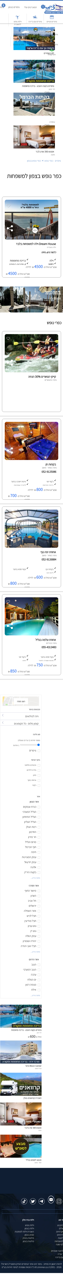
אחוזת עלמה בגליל (45, 640)
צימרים (58, 160)
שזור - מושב (37, 1162)
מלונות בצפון (28, 1241)
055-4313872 (49, 252)
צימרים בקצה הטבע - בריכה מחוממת (26, 1029)
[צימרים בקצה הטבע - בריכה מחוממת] (21, 1026)
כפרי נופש (48, 160)
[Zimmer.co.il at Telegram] (42, 1200)
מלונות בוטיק (28, 1238)
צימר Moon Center (33, 1065)
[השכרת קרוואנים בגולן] (21, 1094)
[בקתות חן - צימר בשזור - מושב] (31, 459)
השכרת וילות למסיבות (24, 1231)
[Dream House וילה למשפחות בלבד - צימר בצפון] (31, 238)
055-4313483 (49, 647)
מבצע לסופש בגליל (33, 1159)
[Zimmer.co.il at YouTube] (50, 1197)
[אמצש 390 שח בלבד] (21, 1124)
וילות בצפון (29, 1228)
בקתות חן (51, 464)
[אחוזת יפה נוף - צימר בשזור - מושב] (31, 546)
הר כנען (39, 1033)
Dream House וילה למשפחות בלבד (36, 244)
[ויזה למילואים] (20, 713)
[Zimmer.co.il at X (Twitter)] (33, 1200)
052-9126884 (49, 559)
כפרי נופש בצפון (34, 160)
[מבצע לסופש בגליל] (21, 1156)
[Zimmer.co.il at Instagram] (59, 1200)
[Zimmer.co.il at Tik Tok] (24, 1200)
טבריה (49, 247)
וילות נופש (29, 1225)
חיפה (39, 1130)
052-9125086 (49, 472)
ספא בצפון (29, 1234)
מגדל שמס (38, 1068)
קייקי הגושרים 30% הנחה (42, 377)
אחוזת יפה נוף (48, 552)
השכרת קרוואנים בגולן (32, 1097)
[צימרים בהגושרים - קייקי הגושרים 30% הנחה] (31, 371)
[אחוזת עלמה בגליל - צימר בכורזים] (31, 634)
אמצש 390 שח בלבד (45, 151)
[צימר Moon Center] (21, 1062)
